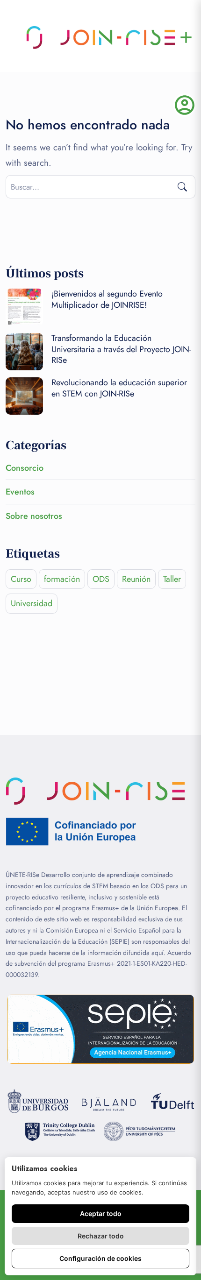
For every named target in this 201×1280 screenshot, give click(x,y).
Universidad (31, 603)
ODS (101, 579)
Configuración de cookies (100, 1258)
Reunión (136, 579)
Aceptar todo (101, 1213)
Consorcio (24, 468)
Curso (21, 579)
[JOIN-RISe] (100, 37)
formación (62, 579)
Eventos (20, 492)
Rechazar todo (101, 1236)
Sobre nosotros (34, 516)
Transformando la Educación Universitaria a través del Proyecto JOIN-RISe (121, 349)
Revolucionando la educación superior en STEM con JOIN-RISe (119, 387)
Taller (172, 579)
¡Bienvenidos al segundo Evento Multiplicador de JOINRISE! (107, 299)
